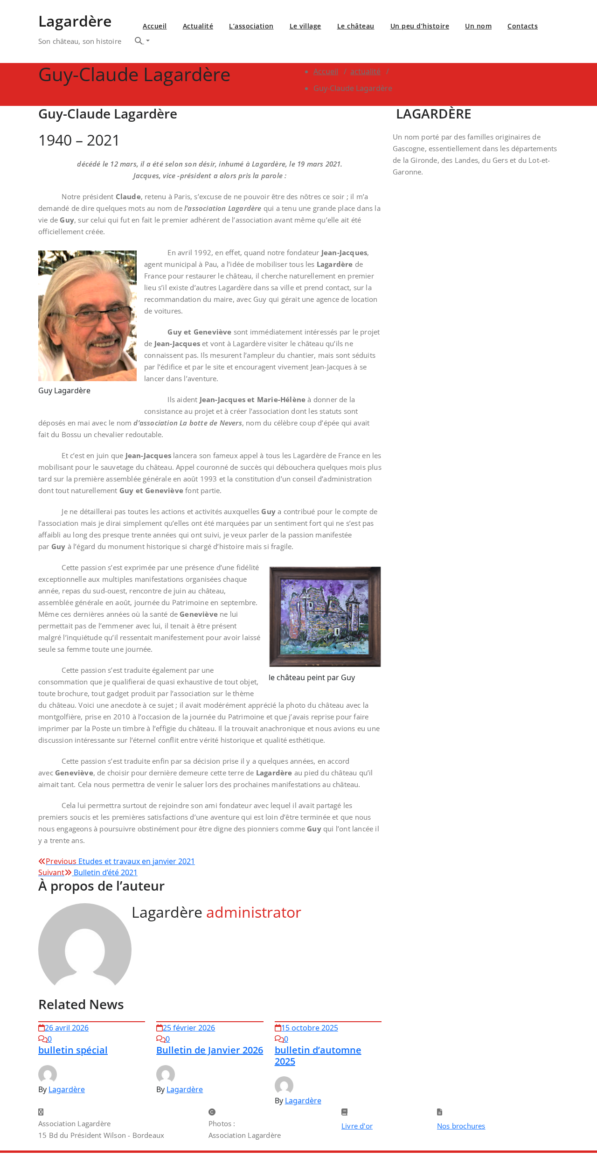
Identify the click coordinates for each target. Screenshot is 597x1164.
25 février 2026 (189, 1028)
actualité (365, 71)
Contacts (522, 25)
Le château (356, 25)
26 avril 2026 (67, 1028)
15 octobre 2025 (309, 1028)
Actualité (198, 25)
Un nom (478, 25)
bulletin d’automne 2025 (318, 1055)
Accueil (155, 25)
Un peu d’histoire (420, 25)
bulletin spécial (73, 1050)
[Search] (142, 40)
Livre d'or (357, 1125)
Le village (305, 25)
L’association (251, 25)
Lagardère (67, 1089)
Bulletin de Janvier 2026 (209, 1050)
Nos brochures (461, 1125)
